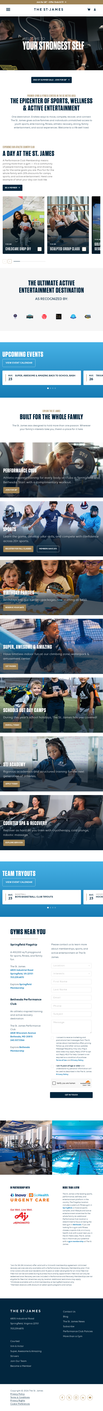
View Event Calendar (19, 363)
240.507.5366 (17, 1040)
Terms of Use (61, 1060)
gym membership (76, 1242)
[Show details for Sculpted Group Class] (84, 249)
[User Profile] (95, 9)
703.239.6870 (17, 977)
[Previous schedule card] (5, 261)
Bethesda (77, 1225)
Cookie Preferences (20, 1404)
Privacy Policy (62, 1074)
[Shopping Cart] (89, 9)
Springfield (67, 1208)
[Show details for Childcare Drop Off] (40, 249)
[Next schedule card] (10, 261)
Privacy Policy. (77, 1060)
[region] (51, 225)
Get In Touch (71, 1095)
